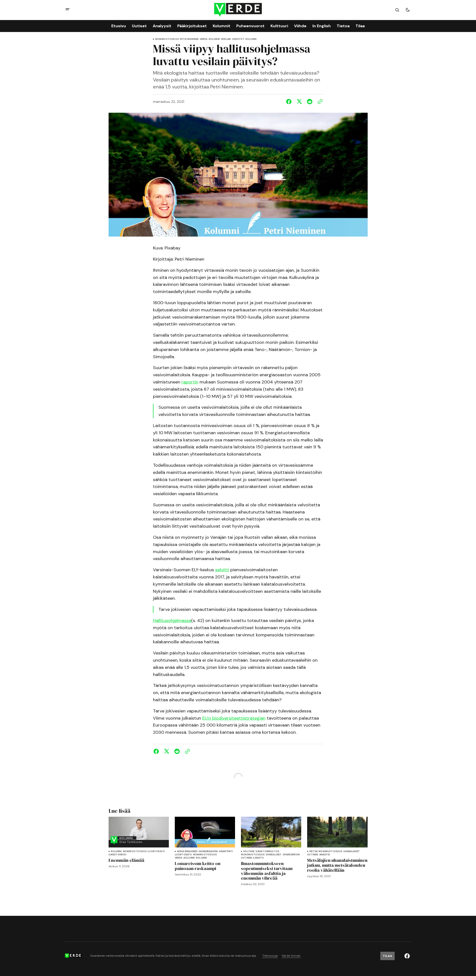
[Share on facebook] (290, 101)
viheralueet (274, 855)
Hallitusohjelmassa (172, 621)
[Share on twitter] (299, 101)
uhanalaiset (351, 851)
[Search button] (397, 10)
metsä (313, 851)
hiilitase (249, 851)
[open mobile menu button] (67, 9)
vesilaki (226, 39)
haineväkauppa (208, 851)
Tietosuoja (270, 955)
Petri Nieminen (189, 39)
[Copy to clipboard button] (319, 101)
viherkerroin (291, 855)
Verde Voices (291, 955)
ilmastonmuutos (267, 851)
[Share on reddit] (309, 101)
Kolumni (251, 39)
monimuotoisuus (167, 39)
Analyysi (324, 855)
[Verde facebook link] (407, 956)
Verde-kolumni (210, 39)
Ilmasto (258, 858)
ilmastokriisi (117, 855)
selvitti (222, 570)
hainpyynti (226, 851)
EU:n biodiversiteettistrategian (234, 718)
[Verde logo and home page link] (238, 10)
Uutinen (246, 858)
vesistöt (238, 39)
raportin (189, 382)
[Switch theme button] (408, 10)
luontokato (156, 851)
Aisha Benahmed (187, 851)
